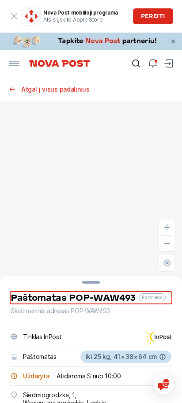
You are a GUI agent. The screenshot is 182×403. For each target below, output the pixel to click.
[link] (91, 41)
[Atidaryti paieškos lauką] (136, 63)
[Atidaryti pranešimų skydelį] (152, 63)
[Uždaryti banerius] (173, 41)
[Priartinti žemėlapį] (167, 227)
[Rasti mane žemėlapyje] (167, 263)
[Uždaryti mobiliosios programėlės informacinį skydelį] (14, 16)
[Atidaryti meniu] (14, 63)
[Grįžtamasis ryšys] (163, 384)
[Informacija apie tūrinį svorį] (162, 356)
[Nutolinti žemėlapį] (167, 243)
